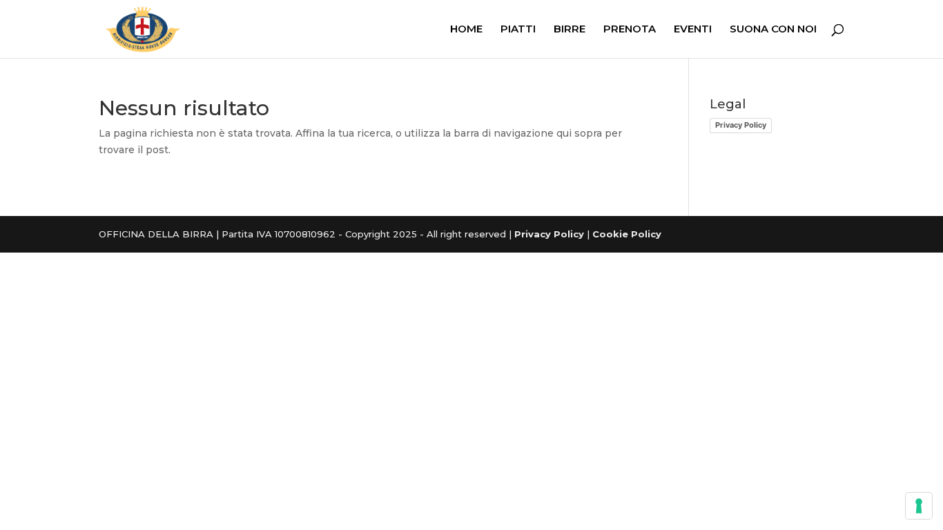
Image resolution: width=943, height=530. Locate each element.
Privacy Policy (740, 125)
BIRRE (569, 29)
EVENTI (693, 29)
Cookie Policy (626, 233)
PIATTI (518, 29)
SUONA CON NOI (773, 29)
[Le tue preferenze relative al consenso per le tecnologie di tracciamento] (919, 506)
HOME (466, 29)
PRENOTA (629, 29)
